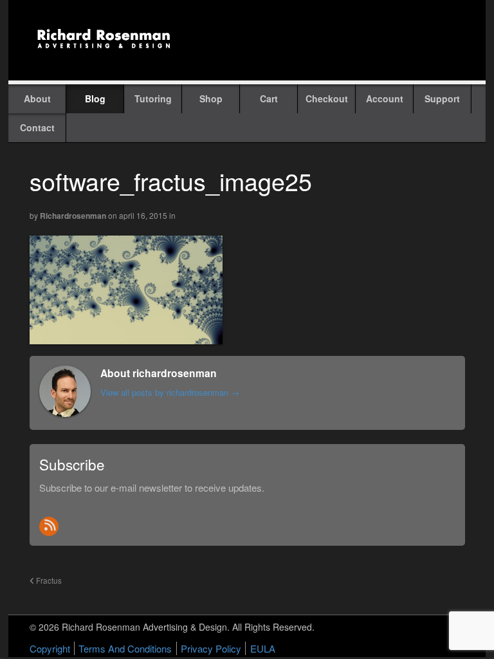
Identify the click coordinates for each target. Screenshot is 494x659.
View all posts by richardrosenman (169, 392)
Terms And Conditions (125, 648)
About (37, 98)
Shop (211, 98)
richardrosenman (73, 215)
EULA (262, 648)
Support (442, 98)
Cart (269, 98)
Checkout (327, 98)
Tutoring (153, 98)
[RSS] (49, 526)
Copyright (50, 648)
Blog (95, 98)
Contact (37, 127)
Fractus (48, 580)
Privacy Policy (211, 648)
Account (384, 98)
